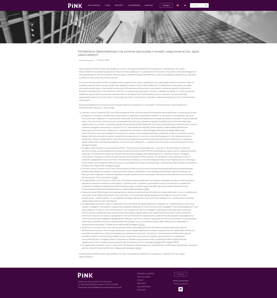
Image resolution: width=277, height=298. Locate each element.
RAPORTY (119, 5)
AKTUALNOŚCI (94, 5)
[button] (166, 5)
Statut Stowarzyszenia (180, 281)
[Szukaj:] (199, 5)
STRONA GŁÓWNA (145, 274)
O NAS (107, 5)
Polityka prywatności (180, 284)
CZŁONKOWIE (134, 5)
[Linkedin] (180, 289)
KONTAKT (149, 5)
